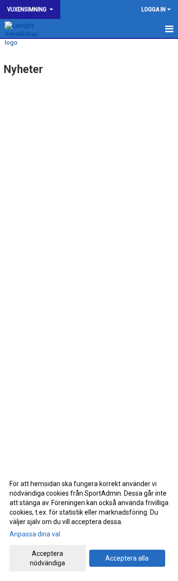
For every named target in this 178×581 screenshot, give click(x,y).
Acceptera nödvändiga (47, 558)
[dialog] (89, 523)
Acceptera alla (127, 558)
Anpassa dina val (34, 534)
